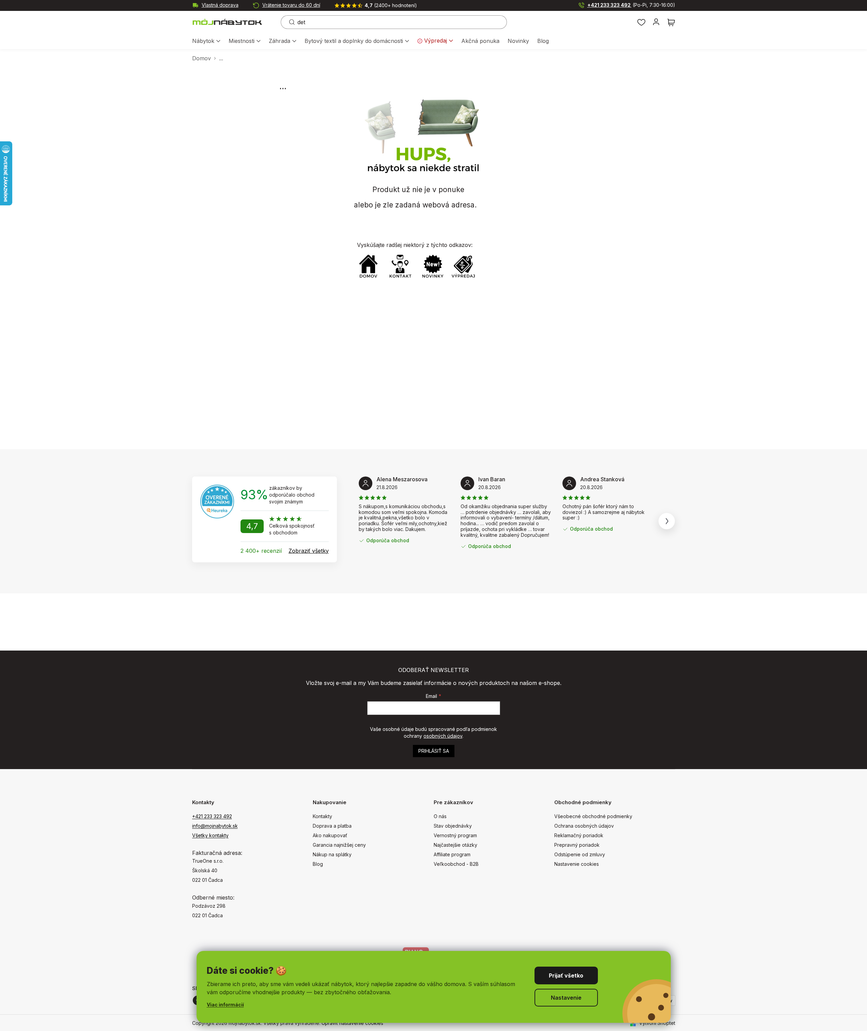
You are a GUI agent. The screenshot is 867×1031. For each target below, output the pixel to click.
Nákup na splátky (332, 854)
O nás (440, 816)
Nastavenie (566, 997)
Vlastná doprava (220, 5)
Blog (318, 864)
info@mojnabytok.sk (215, 826)
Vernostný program (455, 835)
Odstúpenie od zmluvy (579, 854)
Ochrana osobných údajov (584, 826)
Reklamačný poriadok (578, 835)
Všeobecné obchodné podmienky (593, 816)
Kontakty (322, 816)
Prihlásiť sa (433, 751)
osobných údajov (442, 736)
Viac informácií (225, 1004)
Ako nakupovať (330, 835)
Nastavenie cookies (576, 864)
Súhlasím (566, 975)
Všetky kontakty (210, 835)
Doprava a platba (332, 826)
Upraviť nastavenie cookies (352, 1023)
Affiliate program (452, 854)
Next (667, 521)
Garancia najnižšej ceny (339, 845)
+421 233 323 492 (631, 5)
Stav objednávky (453, 826)
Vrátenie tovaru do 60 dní (291, 5)
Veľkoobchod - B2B (456, 864)
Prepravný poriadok (577, 845)
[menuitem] (206, 41)
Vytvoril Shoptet (657, 1023)
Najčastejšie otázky (455, 845)
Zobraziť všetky (309, 550)
